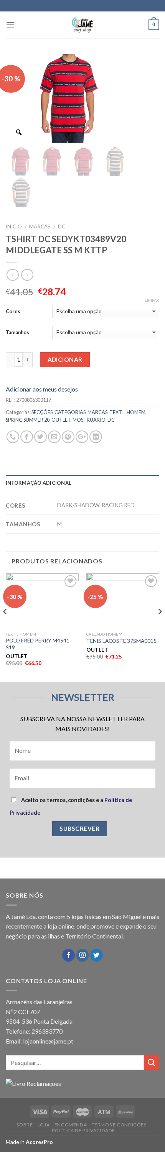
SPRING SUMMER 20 (28, 420)
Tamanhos (17, 332)
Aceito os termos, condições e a (71, 806)
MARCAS (40, 226)
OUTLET (61, 420)
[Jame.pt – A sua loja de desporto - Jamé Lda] (82, 24)
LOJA (44, 1125)
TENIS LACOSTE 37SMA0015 (121, 641)
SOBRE (24, 1125)
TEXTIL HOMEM (127, 412)
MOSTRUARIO (89, 420)
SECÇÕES (42, 412)
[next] (159, 627)
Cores (13, 311)
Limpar (152, 300)
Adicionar (65, 359)
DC (61, 226)
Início (14, 226)
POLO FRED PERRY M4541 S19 (37, 643)
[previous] (5, 627)
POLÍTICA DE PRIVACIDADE (83, 1130)
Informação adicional (38, 483)
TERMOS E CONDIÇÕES (119, 1125)
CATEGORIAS (70, 412)
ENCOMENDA (70, 1125)
